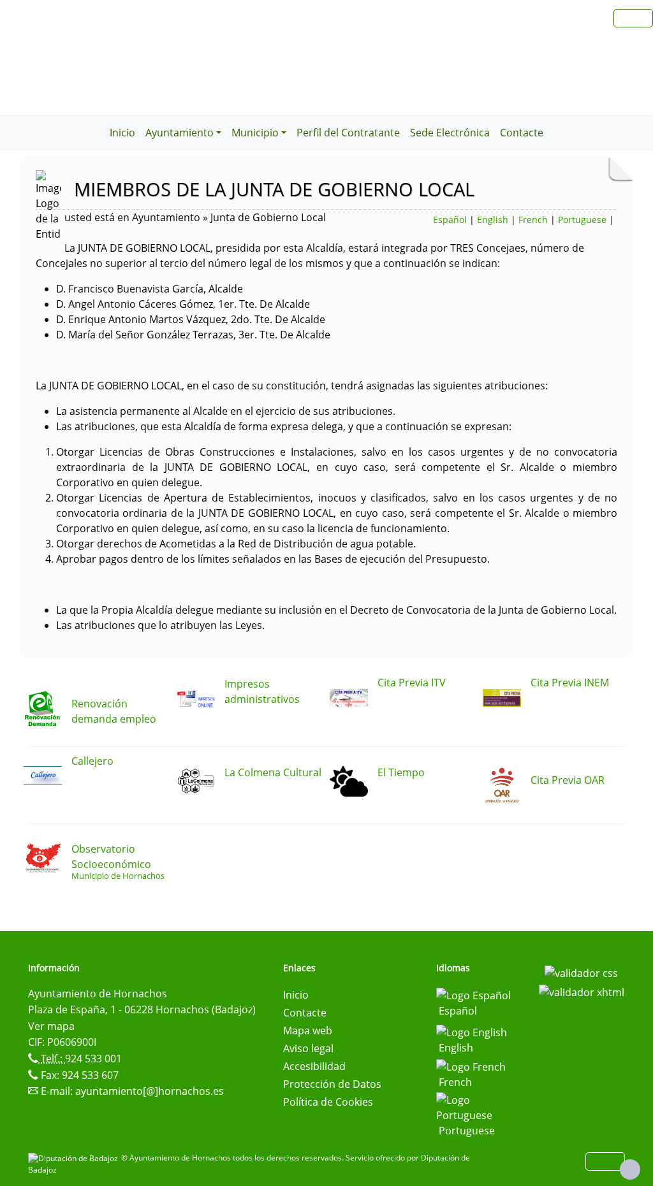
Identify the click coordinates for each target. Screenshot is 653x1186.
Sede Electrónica (450, 133)
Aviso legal (308, 1048)
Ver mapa (51, 1026)
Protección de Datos (332, 1084)
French (533, 219)
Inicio (122, 133)
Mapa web (307, 1030)
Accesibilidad (314, 1066)
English (492, 219)
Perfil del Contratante (348, 133)
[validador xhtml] (581, 991)
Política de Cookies (328, 1102)
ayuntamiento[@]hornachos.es (149, 1091)
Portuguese (582, 219)
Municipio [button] (255, 133)
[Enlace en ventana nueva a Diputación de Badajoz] (74, 1157)
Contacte (521, 133)
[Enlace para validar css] (581, 972)
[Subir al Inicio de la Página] (630, 1169)
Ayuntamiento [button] (179, 133)
